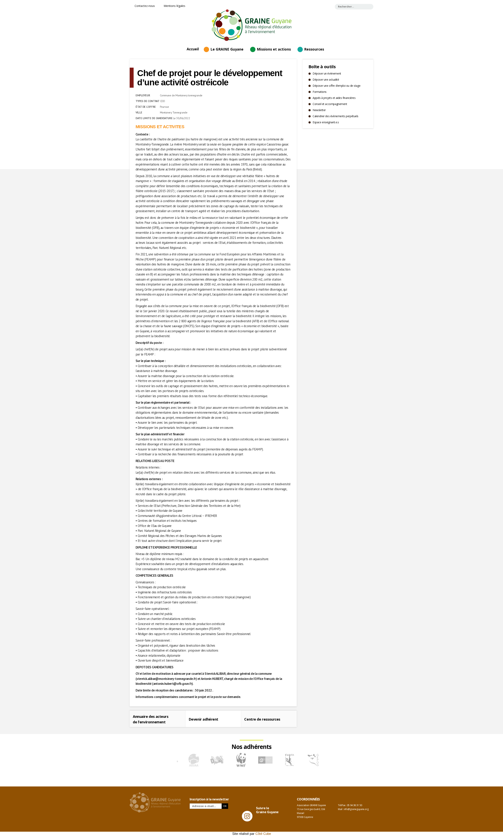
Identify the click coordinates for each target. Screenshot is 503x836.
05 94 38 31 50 (354, 805)
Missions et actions (274, 49)
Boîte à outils (322, 66)
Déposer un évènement (327, 73)
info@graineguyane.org (356, 809)
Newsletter (319, 110)
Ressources (314, 49)
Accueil (193, 48)
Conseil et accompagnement (330, 104)
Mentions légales (174, 6)
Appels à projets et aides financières (334, 98)
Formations (320, 92)
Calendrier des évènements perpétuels (335, 116)
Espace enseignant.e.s (326, 122)
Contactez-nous (144, 6)
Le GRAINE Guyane (226, 49)
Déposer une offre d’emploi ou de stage (336, 85)
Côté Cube (263, 834)
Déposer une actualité (326, 79)
